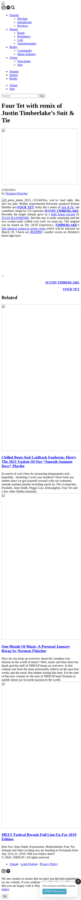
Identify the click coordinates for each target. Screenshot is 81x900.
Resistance (23, 36)
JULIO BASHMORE (15, 218)
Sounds (14, 15)
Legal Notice (28, 864)
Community (24, 50)
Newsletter (24, 61)
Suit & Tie (67, 207)
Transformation (26, 43)
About (13, 57)
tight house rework (63, 214)
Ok (4, 896)
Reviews (22, 25)
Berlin (13, 47)
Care (20, 40)
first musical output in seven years (24, 228)
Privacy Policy (49, 864)
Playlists (22, 18)
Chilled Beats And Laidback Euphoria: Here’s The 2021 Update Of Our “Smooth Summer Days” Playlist (39, 461)
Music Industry (26, 54)
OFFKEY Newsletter (54, 891)
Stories (13, 29)
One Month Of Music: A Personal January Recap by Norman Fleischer (36, 648)
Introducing (24, 22)
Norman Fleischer (17, 193)
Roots (21, 32)
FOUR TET (25, 207)
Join (19, 64)
